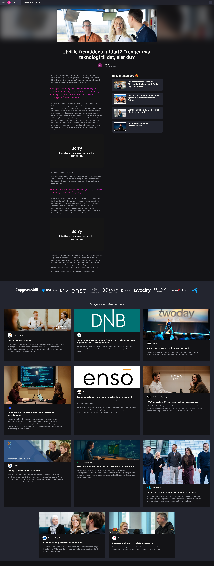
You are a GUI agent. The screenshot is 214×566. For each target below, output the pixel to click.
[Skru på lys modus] (210, 2)
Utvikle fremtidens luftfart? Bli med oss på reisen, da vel (72, 271)
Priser (38, 2)
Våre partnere (28, 2)
